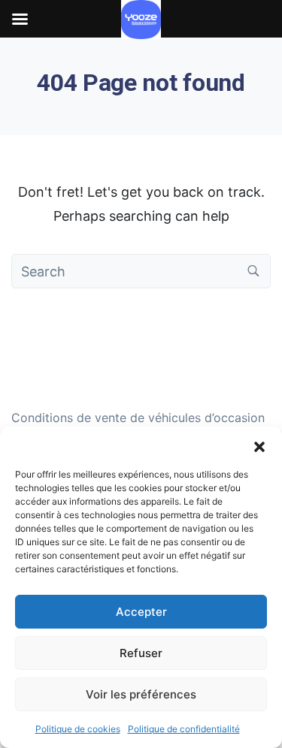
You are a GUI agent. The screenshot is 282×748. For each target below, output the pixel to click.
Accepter (141, 612)
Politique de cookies (77, 728)
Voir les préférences (141, 694)
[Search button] (253, 271)
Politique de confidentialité (184, 728)
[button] (259, 445)
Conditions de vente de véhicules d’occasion (138, 417)
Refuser (141, 653)
